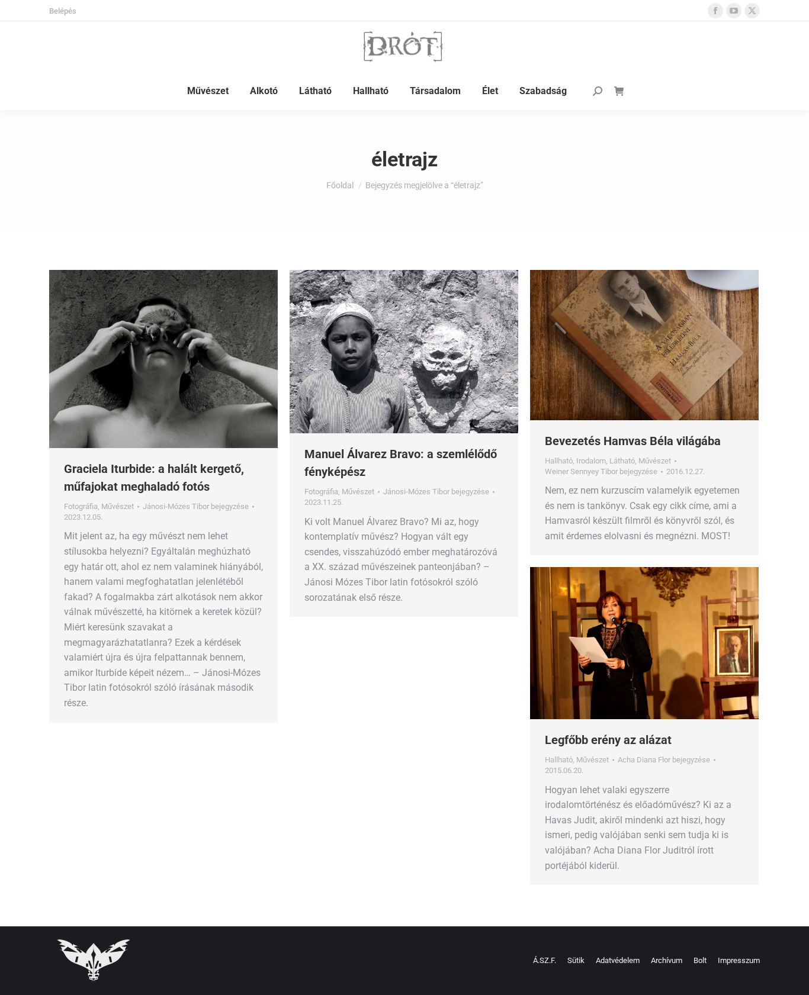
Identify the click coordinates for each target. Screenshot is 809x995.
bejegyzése (196, 506)
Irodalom (591, 460)
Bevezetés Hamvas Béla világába (633, 441)
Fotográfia (81, 506)
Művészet (117, 506)
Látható (622, 460)
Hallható (559, 460)
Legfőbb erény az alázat (608, 740)
